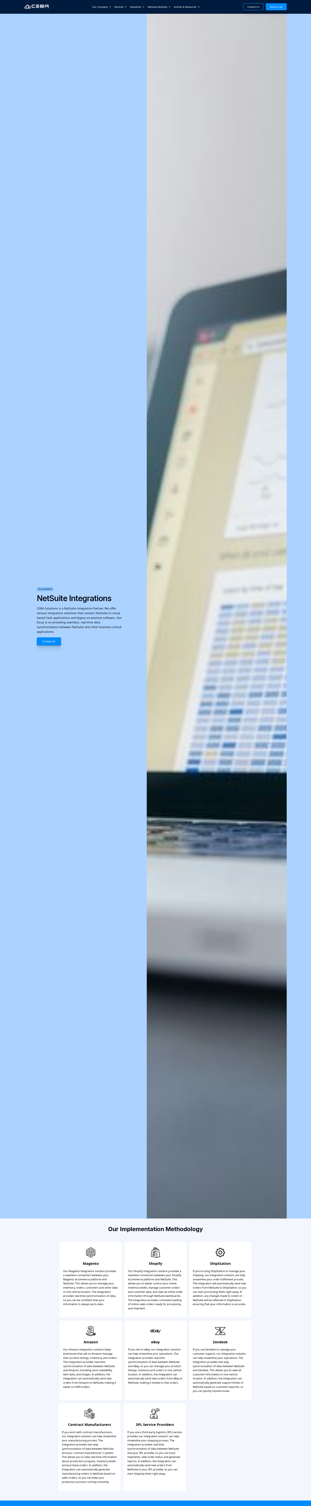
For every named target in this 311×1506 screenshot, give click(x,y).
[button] (102, 7)
